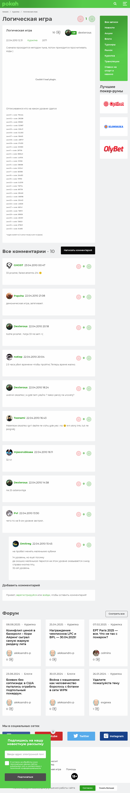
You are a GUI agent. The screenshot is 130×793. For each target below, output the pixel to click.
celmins (106, 653)
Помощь (71, 769)
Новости (110, 28)
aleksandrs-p (22, 653)
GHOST (18, 265)
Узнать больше (106, 788)
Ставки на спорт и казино (111, 70)
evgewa (106, 702)
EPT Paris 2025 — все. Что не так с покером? (105, 634)
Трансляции (112, 61)
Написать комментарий (78, 250)
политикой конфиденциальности (25, 768)
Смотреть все (117, 614)
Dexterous (21, 326)
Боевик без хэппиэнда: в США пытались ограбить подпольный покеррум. (21, 687)
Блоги (108, 39)
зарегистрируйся (26, 595)
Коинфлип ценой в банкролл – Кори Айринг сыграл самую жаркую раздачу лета (20, 637)
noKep (18, 357)
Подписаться (25, 777)
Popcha (19, 296)
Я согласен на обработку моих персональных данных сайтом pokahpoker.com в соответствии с (26, 765)
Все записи (111, 22)
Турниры (110, 45)
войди (46, 595)
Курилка (15, 12)
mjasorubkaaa (23, 452)
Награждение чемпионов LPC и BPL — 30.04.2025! (62, 634)
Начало (5, 12)
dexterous (84, 32)
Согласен (87, 788)
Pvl (16, 513)
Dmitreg (25, 543)
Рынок (109, 50)
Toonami (19, 418)
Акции (109, 33)
